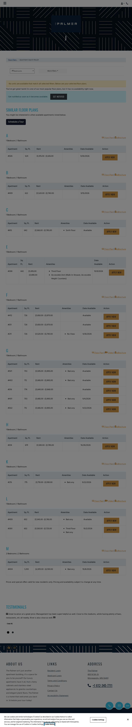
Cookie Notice (49, 724)
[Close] (128, 719)
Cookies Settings (98, 720)
